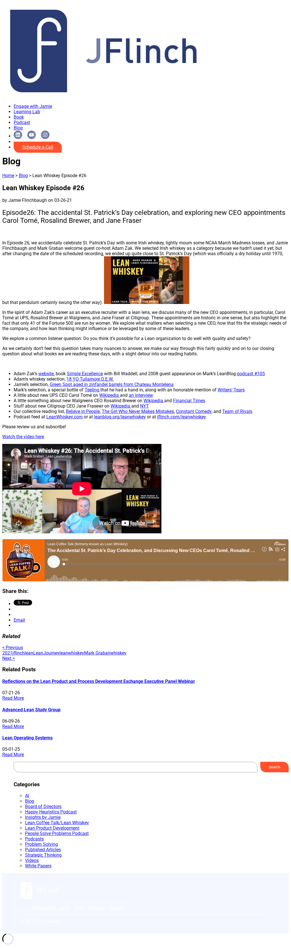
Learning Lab (27, 111)
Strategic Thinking (43, 855)
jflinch (19, 653)
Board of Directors (43, 806)
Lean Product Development (52, 828)
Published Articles (43, 849)
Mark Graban (97, 653)
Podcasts (34, 839)
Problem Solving (41, 844)
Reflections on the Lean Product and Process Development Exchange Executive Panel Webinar (98, 681)
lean (29, 653)
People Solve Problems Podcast (57, 833)
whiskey (118, 653)
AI (27, 795)
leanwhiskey (71, 653)
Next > (8, 658)
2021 (7, 653)
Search (274, 767)
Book (19, 117)
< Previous (12, 647)
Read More (13, 698)
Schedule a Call (37, 147)
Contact (116, 908)
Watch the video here (23, 436)
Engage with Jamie (33, 106)
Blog (18, 128)
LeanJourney (46, 653)
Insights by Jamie (43, 817)
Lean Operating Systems (27, 738)
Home (8, 175)
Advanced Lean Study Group (31, 709)
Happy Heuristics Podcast (51, 812)
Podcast (22, 122)
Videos (32, 860)
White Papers (38, 866)
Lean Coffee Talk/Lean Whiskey (57, 822)
